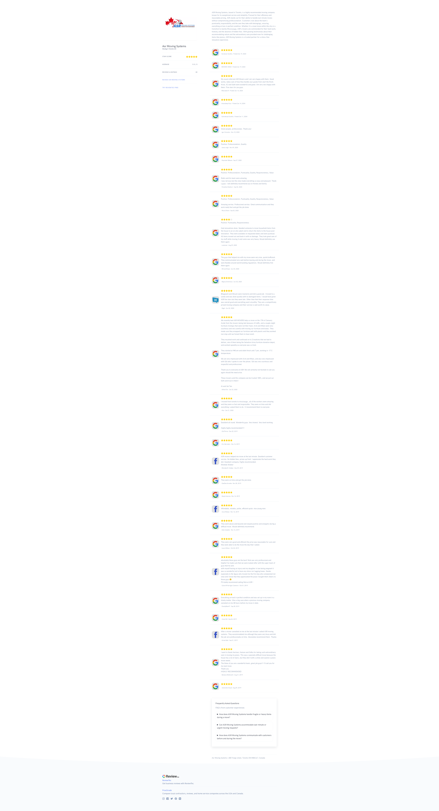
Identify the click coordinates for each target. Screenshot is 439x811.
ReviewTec (166, 780)
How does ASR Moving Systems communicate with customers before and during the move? (244, 737)
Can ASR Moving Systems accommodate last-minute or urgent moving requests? (241, 726)
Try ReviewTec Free (170, 87)
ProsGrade (167, 790)
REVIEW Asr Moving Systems (173, 80)
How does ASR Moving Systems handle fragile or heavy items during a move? (244, 715)
